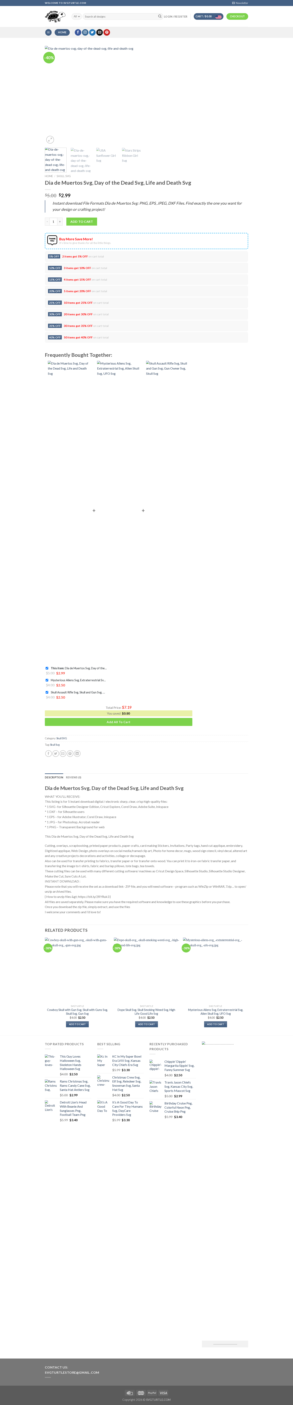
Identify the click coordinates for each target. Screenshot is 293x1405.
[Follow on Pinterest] (106, 32)
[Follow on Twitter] (92, 32)
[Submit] (159, 16)
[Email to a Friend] (63, 753)
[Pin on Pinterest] (70, 753)
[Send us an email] (99, 32)
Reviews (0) (73, 777)
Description (54, 777)
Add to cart (81, 221)
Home (49, 176)
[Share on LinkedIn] (77, 753)
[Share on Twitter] (55, 753)
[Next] (136, 95)
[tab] (54, 777)
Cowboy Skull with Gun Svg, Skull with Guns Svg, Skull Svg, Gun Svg (77, 1011)
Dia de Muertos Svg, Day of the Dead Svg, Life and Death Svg (79, 668)
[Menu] (48, 32)
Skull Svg (55, 744)
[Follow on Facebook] (78, 32)
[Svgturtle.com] (55, 16)
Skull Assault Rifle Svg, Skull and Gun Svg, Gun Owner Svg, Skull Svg (79, 692)
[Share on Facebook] (48, 753)
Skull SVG (64, 176)
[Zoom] (50, 140)
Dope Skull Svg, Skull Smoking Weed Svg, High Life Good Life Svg (146, 1011)
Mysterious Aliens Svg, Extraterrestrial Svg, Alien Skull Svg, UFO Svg (79, 680)
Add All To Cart (118, 722)
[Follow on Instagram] (85, 32)
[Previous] (51, 95)
